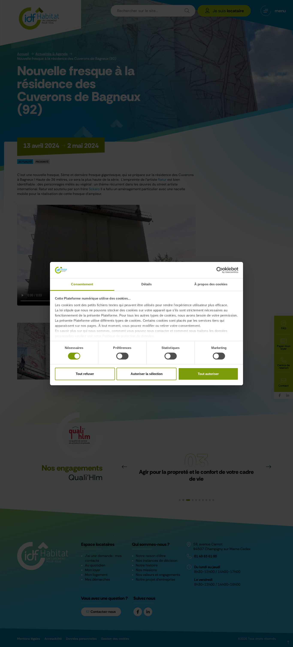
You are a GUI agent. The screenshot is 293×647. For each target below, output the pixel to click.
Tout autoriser (208, 374)
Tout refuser (85, 374)
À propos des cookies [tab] (210, 284)
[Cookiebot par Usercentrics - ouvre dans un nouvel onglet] (219, 270)
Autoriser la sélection (147, 374)
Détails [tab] (146, 284)
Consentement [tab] (82, 284)
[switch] (122, 356)
